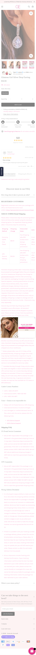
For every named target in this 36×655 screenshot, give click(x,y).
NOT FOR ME (26, 330)
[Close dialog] (34, 317)
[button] (1, 171)
